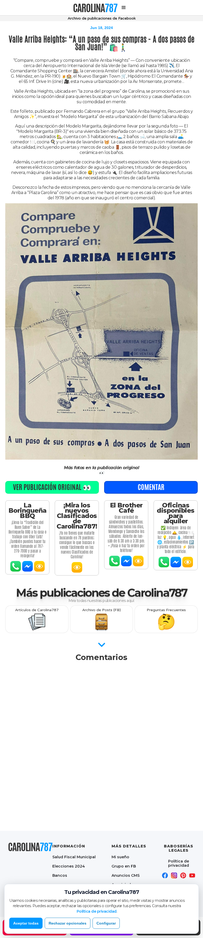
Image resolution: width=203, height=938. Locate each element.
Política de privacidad (178, 863)
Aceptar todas (26, 923)
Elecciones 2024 (68, 866)
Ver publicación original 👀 (52, 487)
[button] (123, 7)
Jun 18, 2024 (101, 28)
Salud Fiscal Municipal (74, 857)
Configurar (106, 923)
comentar (151, 487)
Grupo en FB (124, 866)
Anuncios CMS (126, 875)
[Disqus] (101, 732)
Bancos (59, 875)
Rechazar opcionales (67, 923)
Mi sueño (120, 857)
